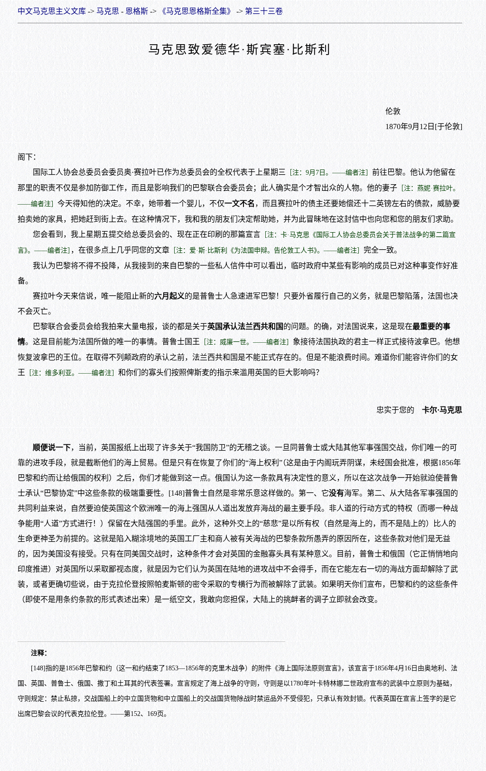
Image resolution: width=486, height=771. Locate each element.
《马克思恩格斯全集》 (196, 11)
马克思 (107, 11)
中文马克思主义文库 (52, 11)
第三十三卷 (264, 11)
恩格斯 (136, 11)
